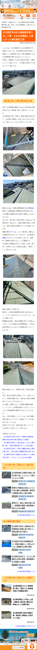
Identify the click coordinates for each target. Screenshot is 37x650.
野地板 (31, 208)
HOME (4, 22)
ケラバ (12, 232)
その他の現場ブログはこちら (25, 626)
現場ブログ (13, 22)
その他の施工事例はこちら (26, 515)
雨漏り (4, 238)
